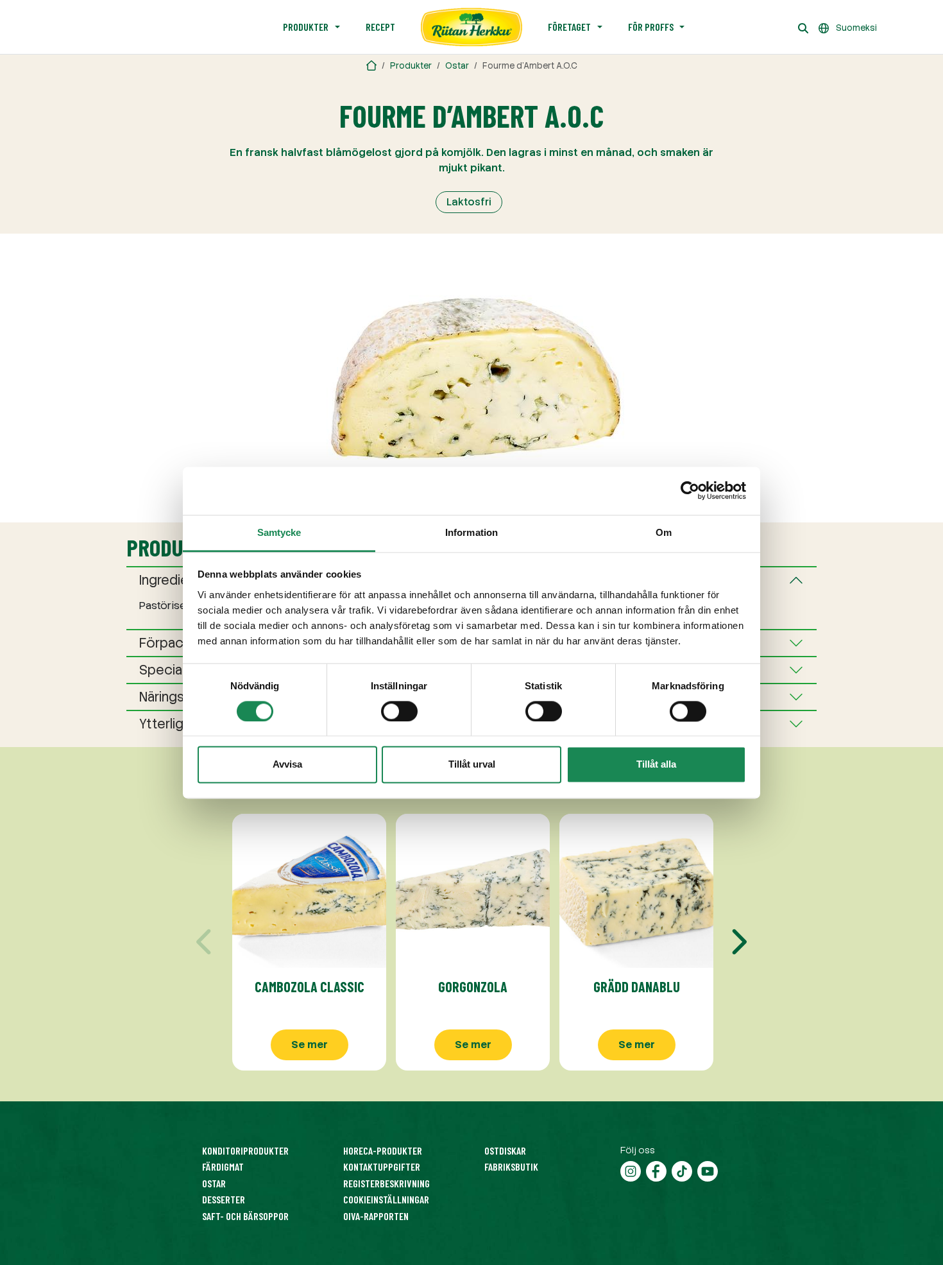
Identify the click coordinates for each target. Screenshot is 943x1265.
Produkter (305, 27)
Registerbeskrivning (386, 1183)
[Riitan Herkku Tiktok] (682, 1170)
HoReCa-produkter (382, 1150)
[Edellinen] (205, 942)
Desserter (223, 1199)
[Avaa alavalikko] (337, 27)
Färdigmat (223, 1166)
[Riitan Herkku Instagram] (630, 1170)
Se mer (309, 1044)
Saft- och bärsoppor (245, 1216)
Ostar (457, 65)
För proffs (651, 27)
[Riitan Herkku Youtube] (707, 1170)
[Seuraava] (738, 942)
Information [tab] (471, 532)
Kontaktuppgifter (381, 1166)
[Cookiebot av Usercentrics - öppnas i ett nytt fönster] (690, 490)
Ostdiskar (505, 1150)
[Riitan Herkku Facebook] (656, 1170)
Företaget (569, 27)
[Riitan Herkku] (371, 65)
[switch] (399, 711)
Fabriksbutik (511, 1166)
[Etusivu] (471, 27)
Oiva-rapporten (376, 1216)
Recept (380, 27)
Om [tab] (664, 532)
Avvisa (287, 764)
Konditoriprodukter (245, 1150)
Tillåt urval (471, 764)
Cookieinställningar (386, 1199)
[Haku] (803, 27)
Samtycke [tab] (279, 532)
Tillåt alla (656, 764)
